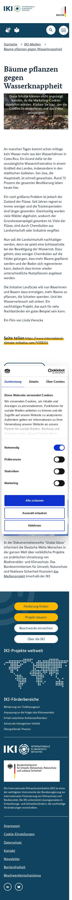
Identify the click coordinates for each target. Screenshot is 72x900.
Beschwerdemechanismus (22, 875)
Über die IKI (36, 639)
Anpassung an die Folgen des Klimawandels (29, 712)
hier (52, 104)
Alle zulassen (35, 500)
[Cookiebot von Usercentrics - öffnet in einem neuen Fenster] (49, 371)
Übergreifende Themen (17, 729)
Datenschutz (13, 842)
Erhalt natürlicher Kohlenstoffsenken (25, 718)
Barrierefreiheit (14, 867)
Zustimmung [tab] (13, 381)
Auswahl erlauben (34, 513)
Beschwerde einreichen (36, 628)
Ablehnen (34, 525)
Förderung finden (36, 606)
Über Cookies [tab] (55, 381)
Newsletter (12, 859)
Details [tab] (34, 381)
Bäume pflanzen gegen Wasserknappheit (33, 49)
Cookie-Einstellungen (19, 834)
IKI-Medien (32, 44)
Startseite (10, 44)
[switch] (59, 459)
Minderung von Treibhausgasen (22, 707)
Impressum (12, 826)
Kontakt (9, 851)
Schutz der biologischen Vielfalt (22, 723)
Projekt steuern (36, 617)
